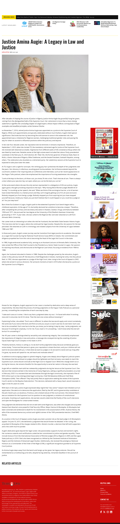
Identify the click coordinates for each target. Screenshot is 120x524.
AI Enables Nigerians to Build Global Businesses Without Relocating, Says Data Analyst (109, 24)
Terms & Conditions (105, 494)
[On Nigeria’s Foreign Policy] (49, 24)
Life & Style (5, 52)
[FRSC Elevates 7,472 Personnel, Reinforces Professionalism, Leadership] (73, 24)
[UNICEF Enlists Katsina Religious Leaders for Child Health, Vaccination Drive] (24, 24)
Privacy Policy (104, 492)
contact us (108, 508)
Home (102, 488)
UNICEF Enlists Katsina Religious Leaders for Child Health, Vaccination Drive (36, 24)
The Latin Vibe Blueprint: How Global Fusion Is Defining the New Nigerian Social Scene (44, 17)
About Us (102, 490)
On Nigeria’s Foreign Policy (58, 22)
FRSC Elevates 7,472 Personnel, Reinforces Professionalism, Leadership (84, 24)
